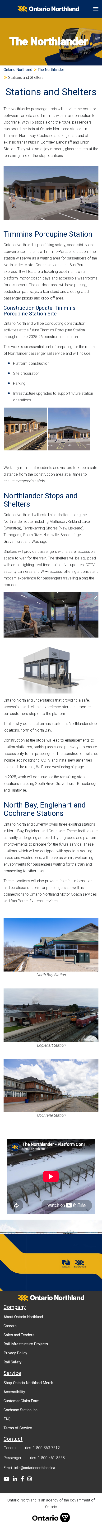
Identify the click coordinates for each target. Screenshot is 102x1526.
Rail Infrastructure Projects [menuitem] (26, 1344)
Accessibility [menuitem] (14, 1392)
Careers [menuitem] (10, 1326)
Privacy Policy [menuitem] (15, 1353)
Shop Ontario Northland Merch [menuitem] (28, 1383)
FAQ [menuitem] (7, 1419)
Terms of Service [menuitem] (18, 1428)
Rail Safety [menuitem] (13, 1362)
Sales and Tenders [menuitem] (19, 1335)
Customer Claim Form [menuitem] (21, 1401)
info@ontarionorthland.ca (34, 1468)
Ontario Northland (18, 69)
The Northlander (51, 69)
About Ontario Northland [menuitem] (23, 1317)
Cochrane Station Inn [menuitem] (20, 1410)
